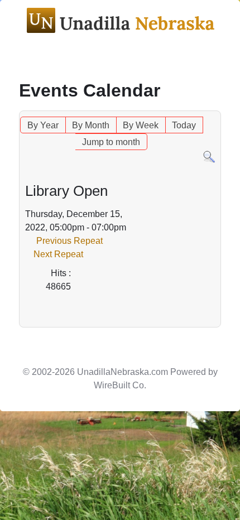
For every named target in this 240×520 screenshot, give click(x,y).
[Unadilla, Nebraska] (120, 22)
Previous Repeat (69, 240)
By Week (141, 125)
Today (184, 125)
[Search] (209, 156)
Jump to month (111, 142)
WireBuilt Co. (120, 385)
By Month (90, 125)
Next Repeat (58, 254)
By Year (43, 125)
